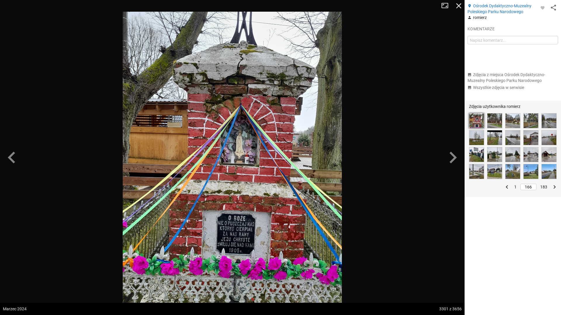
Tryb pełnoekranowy (447, 6)
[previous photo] (11, 157)
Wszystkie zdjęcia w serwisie (498, 87)
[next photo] (453, 157)
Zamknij (459, 6)
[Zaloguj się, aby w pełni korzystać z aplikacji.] (542, 7)
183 (543, 187)
